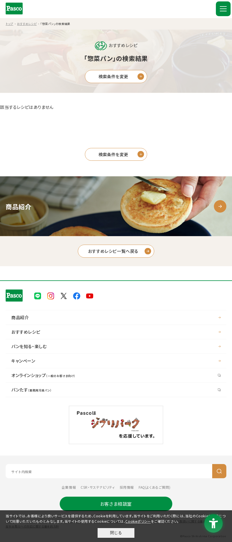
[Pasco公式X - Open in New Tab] (63, 295)
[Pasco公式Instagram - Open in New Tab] (50, 295)
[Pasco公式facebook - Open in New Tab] (76, 295)
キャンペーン (23, 361)
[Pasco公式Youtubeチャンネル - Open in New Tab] (89, 295)
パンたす (31, 390)
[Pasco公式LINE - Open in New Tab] (37, 295)
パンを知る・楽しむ (29, 346)
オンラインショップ (43, 375)
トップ (9, 24)
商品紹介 (20, 317)
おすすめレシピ (26, 24)
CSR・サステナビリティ (98, 487)
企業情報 (69, 487)
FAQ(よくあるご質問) (154, 487)
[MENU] (223, 8)
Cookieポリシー (138, 521)
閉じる (116, 532)
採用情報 (127, 487)
